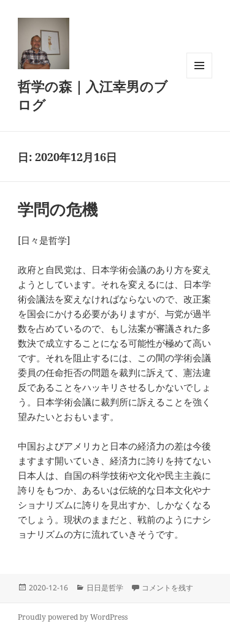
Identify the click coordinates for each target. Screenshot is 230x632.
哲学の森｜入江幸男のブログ (93, 95)
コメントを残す (167, 587)
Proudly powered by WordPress (73, 617)
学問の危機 (58, 209)
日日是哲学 (104, 587)
